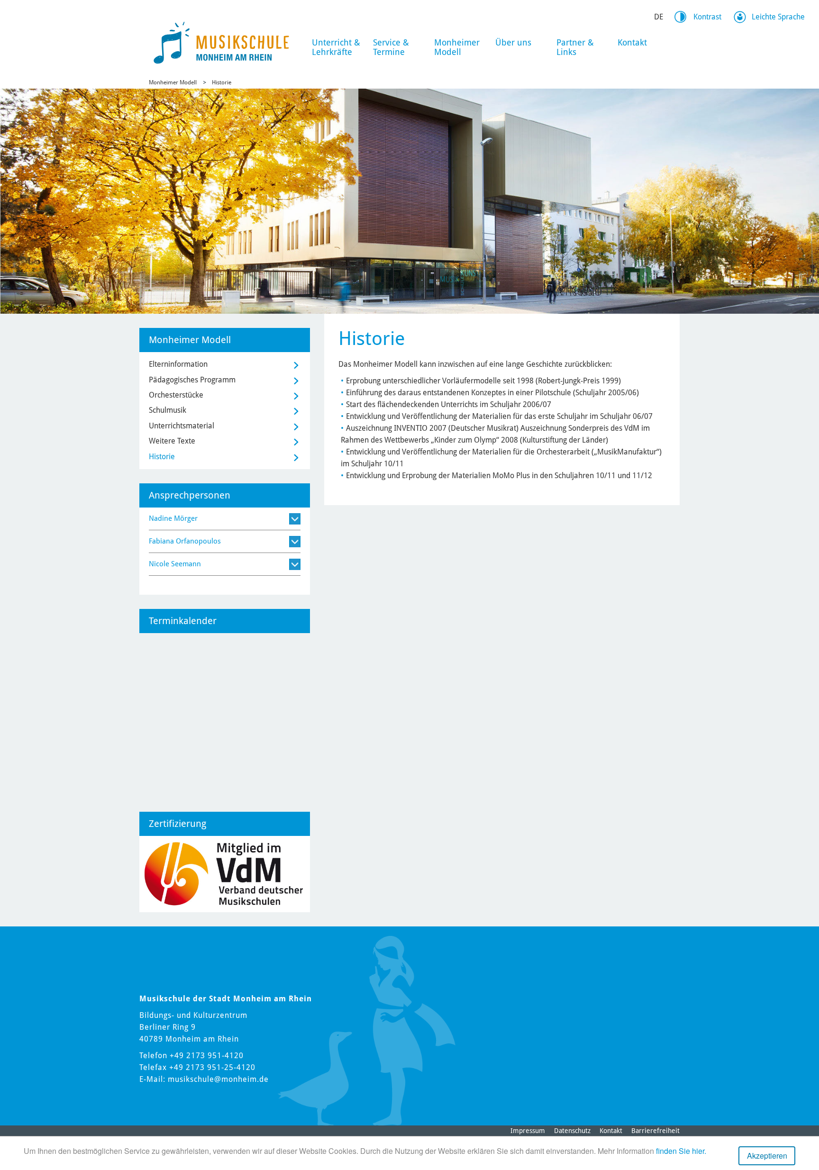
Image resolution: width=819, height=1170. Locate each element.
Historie (221, 82)
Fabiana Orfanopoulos (185, 541)
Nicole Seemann (175, 564)
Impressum (527, 1130)
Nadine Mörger (173, 518)
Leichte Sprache (778, 16)
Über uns (513, 42)
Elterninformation (178, 364)
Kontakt (632, 42)
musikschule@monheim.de (218, 1079)
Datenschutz (572, 1130)
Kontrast (707, 16)
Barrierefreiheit (655, 1130)
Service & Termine (391, 47)
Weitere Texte (172, 440)
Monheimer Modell (457, 47)
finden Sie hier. (681, 1150)
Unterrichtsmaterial (181, 425)
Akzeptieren (767, 1155)
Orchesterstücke (176, 394)
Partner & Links (575, 47)
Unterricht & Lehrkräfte (336, 47)
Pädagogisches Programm (192, 379)
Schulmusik (167, 410)
